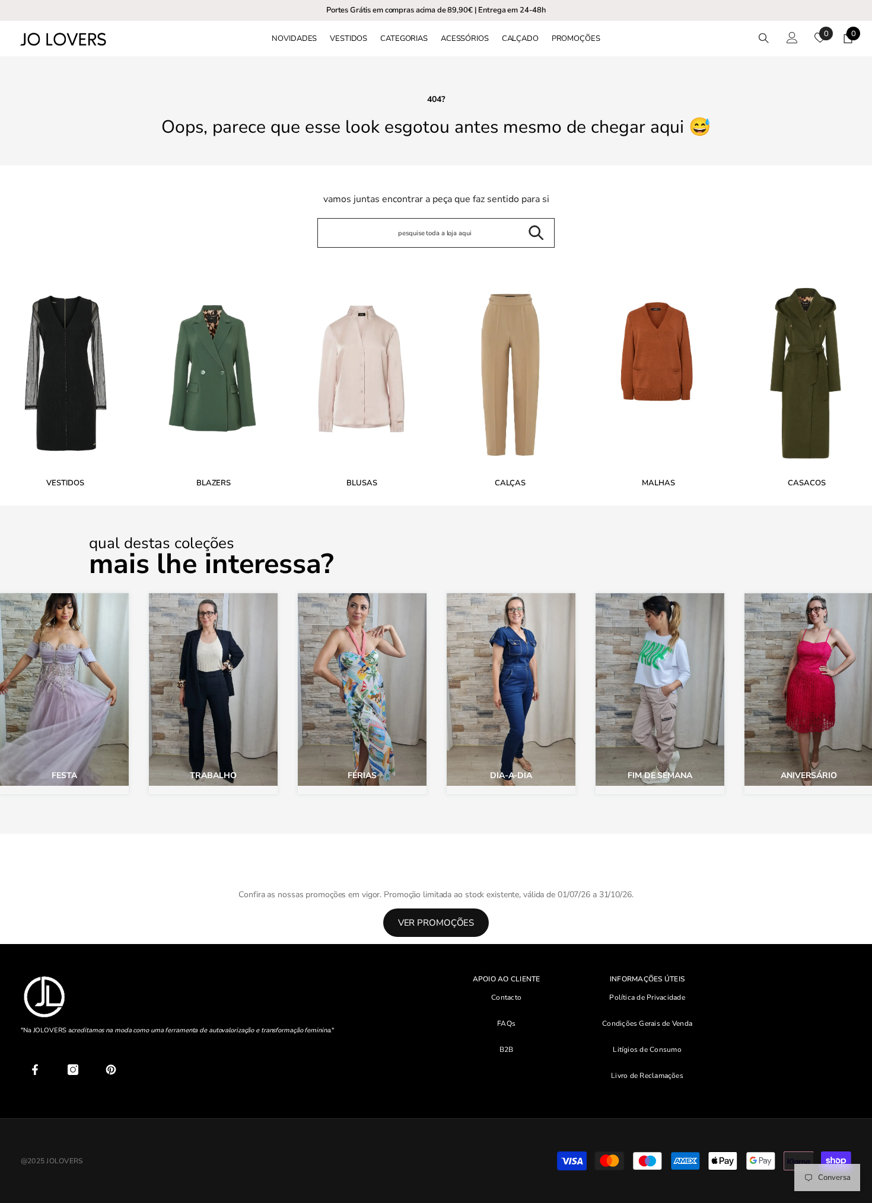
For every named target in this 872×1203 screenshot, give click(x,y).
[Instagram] (73, 1069)
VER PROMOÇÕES (436, 923)
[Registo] (792, 37)
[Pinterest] (111, 1069)
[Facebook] (35, 1069)
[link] (362, 379)
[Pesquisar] (764, 37)
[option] (213, 382)
